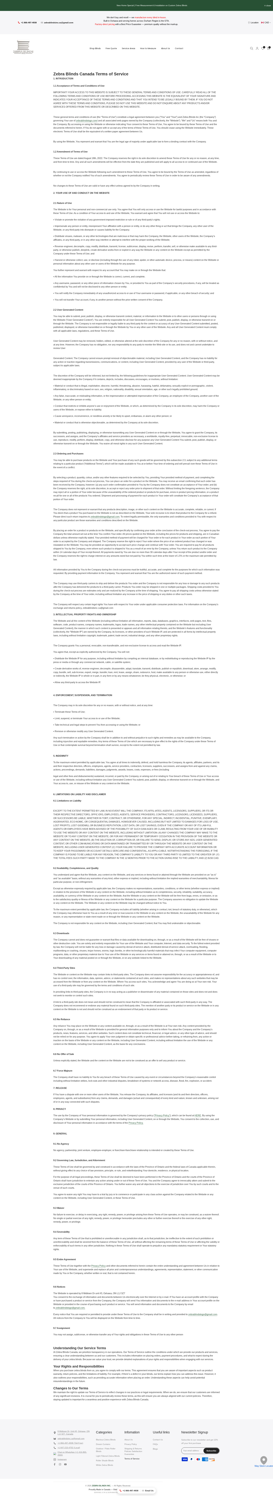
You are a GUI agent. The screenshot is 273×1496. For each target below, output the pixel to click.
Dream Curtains (103, 1444)
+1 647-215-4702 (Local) (69, 1447)
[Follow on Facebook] (54, 1464)
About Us (165, 48)
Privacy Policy (98, 1266)
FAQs (155, 1444)
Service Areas (128, 48)
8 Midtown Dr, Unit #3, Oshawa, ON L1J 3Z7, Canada (74, 1432)
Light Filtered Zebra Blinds (108, 1456)
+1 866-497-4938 (29, 22)
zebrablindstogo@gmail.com (105, 516)
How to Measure (148, 48)
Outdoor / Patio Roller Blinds (105, 1450)
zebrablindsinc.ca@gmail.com (58, 22)
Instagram (62, 1459)
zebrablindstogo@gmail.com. (70, 1308)
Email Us (149, 1490)
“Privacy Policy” (162, 1115)
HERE (198, 1115)
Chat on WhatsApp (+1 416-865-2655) (72, 1453)
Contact (179, 48)
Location (254, 22)
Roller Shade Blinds (105, 1460)
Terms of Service (131, 1459)
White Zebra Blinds (104, 1465)
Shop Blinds (95, 48)
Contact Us (158, 1440)
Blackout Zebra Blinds (106, 1440)
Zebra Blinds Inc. (101, 1486)
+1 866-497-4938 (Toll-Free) (70, 1443)
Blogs (155, 1449)
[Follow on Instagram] (60, 1464)
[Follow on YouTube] (65, 1464)
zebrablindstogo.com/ (87, 120)
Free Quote (111, 48)
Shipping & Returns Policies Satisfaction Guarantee (133, 1451)
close (6, 6)
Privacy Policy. (136, 1123)
